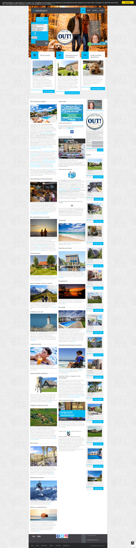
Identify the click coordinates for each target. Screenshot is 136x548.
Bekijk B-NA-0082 (98, 377)
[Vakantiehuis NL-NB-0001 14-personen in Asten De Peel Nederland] (95, 159)
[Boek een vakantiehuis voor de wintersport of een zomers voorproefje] (43, 286)
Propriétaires (66, 545)
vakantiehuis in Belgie (35, 154)
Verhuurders (44, 545)
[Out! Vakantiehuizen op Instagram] (66, 534)
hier (41, 368)
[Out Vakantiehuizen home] (40, 10)
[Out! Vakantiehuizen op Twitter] (62, 534)
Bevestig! (127, 2)
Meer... (40, 280)
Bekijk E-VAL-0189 (98, 466)
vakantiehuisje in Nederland (49, 151)
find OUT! (55, 307)
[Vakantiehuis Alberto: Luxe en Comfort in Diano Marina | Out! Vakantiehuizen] (95, 315)
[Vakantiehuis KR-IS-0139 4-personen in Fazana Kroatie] (95, 337)
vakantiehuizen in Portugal (46, 147)
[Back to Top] (132, 542)
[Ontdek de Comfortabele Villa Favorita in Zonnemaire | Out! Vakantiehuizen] (95, 248)
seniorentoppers (70, 368)
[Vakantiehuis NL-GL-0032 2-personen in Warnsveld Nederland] (95, 427)
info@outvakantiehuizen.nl (93, 540)
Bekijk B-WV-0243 (98, 310)
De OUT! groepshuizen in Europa (72, 93)
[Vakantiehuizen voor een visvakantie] (72, 284)
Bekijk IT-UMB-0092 (98, 422)
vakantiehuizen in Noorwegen (40, 162)
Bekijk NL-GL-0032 (98, 444)
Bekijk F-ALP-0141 (98, 221)
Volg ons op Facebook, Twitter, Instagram (76, 395)
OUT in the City (38, 250)
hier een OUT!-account (52, 169)
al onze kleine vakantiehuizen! (40, 245)
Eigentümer (58, 545)
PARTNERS (101, 10)
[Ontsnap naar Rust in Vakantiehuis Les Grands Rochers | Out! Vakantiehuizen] (95, 382)
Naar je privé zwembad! (48, 91)
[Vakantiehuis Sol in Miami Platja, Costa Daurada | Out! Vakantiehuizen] (95, 471)
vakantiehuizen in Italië (35, 147)
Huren (37, 545)
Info (54, 4)
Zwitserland (37, 166)
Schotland (45, 161)
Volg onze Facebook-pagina (78, 125)
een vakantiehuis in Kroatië (47, 133)
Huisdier (38, 33)
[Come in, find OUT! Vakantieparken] (43, 255)
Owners (51, 545)
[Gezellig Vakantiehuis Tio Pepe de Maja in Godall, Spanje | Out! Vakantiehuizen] (95, 271)
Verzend (100, 150)
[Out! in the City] (43, 447)
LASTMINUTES (70, 128)
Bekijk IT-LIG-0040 (98, 332)
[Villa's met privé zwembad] (43, 348)
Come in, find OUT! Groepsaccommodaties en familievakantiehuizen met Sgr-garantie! (40, 213)
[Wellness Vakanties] (43, 509)
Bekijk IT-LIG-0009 (98, 243)
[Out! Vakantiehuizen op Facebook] (58, 534)
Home (83, 10)
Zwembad (38, 34)
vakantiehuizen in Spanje (35, 148)
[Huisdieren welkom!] (46, 377)
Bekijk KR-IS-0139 (98, 355)
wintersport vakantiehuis (35, 165)
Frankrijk (46, 159)
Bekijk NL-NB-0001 (98, 177)
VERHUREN (94, 10)
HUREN (88, 10)
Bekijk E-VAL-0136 (98, 288)
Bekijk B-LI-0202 (98, 199)
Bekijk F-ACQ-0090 (98, 399)
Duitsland (32, 157)
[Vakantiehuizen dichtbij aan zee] (43, 314)
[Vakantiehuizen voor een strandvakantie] (72, 224)
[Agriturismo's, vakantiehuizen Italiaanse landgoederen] (43, 409)
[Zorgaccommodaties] (72, 348)
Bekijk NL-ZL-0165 (98, 266)
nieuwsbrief (77, 397)
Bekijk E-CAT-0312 (98, 488)
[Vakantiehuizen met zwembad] (72, 311)
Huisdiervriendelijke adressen (97, 88)
